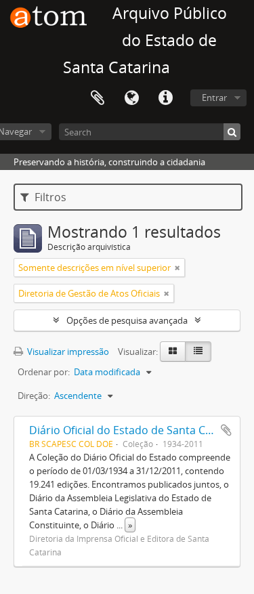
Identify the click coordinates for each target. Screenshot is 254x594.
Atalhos (165, 98)
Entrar (214, 97)
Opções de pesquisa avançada (127, 320)
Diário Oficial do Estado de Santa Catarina (135, 430)
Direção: (34, 395)
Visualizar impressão (67, 351)
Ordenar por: (44, 372)
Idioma (131, 98)
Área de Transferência (97, 98)
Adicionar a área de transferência (226, 430)
